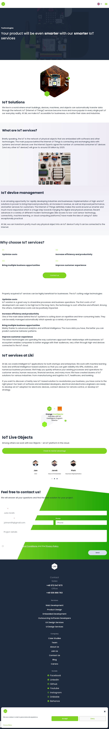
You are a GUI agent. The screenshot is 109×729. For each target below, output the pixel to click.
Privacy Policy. (52, 546)
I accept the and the (31, 546)
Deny (92, 718)
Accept (65, 718)
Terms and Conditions (27, 546)
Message (5, 528)
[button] (105, 711)
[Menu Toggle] (106, 4)
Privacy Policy (7, 725)
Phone (58, 519)
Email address (8, 519)
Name (4, 509)
